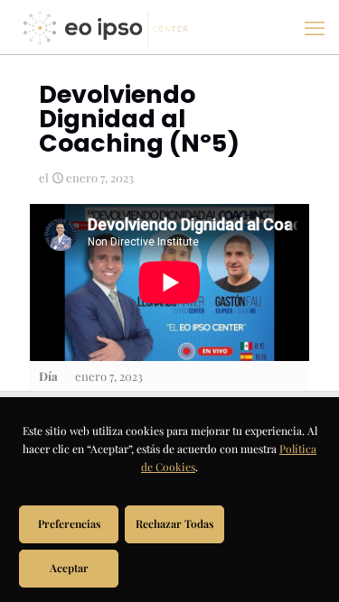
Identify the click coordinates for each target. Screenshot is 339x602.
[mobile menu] (314, 27)
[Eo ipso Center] (105, 27)
